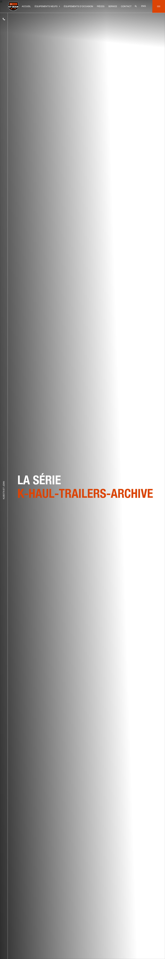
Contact (126, 7)
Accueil (26, 7)
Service (112, 7)
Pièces (100, 7)
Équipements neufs (46, 7)
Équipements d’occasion (78, 7)
